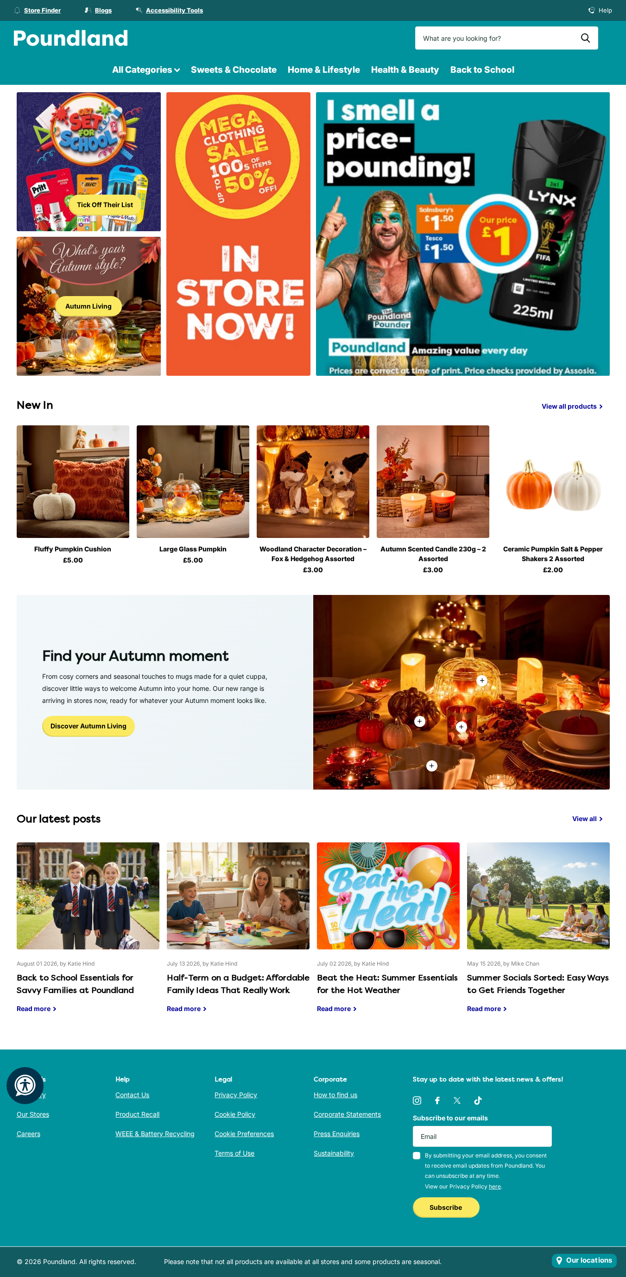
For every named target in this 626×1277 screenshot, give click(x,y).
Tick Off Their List (105, 205)
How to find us (335, 1095)
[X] (457, 1100)
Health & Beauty (405, 69)
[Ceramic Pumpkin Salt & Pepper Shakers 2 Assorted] (553, 481)
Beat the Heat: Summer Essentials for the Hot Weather (388, 934)
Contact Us (132, 1095)
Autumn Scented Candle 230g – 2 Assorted (433, 554)
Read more (461, 727)
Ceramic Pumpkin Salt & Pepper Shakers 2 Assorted (553, 554)
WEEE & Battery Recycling (155, 1134)
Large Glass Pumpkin (193, 549)
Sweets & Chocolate (234, 69)
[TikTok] (478, 1100)
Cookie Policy (235, 1114)
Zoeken (585, 38)
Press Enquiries (337, 1134)
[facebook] (437, 1100)
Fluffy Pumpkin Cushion (72, 549)
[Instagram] (417, 1100)
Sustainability (334, 1153)
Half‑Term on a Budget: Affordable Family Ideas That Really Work (238, 934)
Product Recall (137, 1114)
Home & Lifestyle (324, 69)
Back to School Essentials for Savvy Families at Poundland (88, 934)
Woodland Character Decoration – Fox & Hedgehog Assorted (313, 554)
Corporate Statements (347, 1114)
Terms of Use (234, 1153)
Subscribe (446, 1207)
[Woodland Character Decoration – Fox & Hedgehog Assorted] (313, 481)
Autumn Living (88, 306)
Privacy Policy (236, 1095)
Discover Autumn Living (88, 726)
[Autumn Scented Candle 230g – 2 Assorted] (433, 481)
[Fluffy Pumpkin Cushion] (73, 481)
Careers (28, 1134)
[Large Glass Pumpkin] (193, 481)
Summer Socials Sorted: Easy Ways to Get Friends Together (538, 934)
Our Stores (33, 1114)
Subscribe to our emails (450, 1118)
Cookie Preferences (244, 1134)
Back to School (482, 69)
